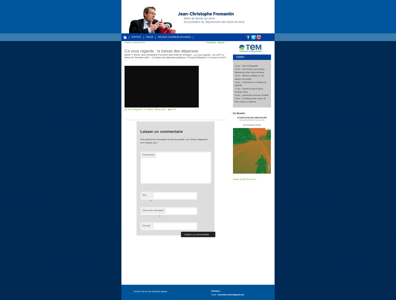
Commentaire (148, 154)
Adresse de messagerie (153, 211)
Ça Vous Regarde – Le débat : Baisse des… (146, 109)
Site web (146, 225)
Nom (147, 195)
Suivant (222, 42)
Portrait (136, 37)
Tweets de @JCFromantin (244, 179)
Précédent (210, 42)
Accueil (137, 291)
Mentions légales (160, 291)
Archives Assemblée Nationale (174, 37)
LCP (174, 109)
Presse (149, 37)
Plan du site (146, 291)
